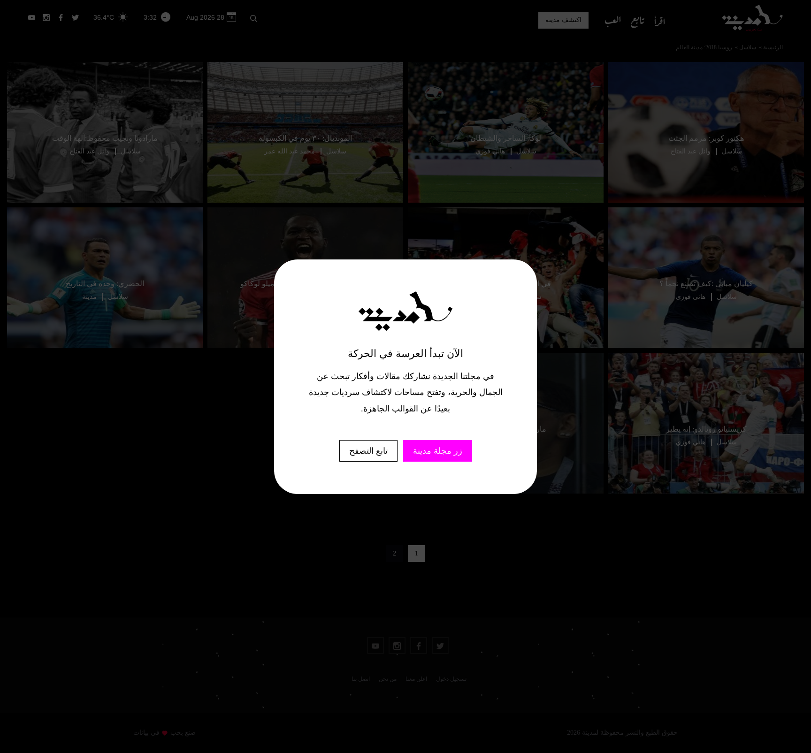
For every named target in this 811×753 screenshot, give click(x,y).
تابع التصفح (368, 451)
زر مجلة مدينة (437, 451)
